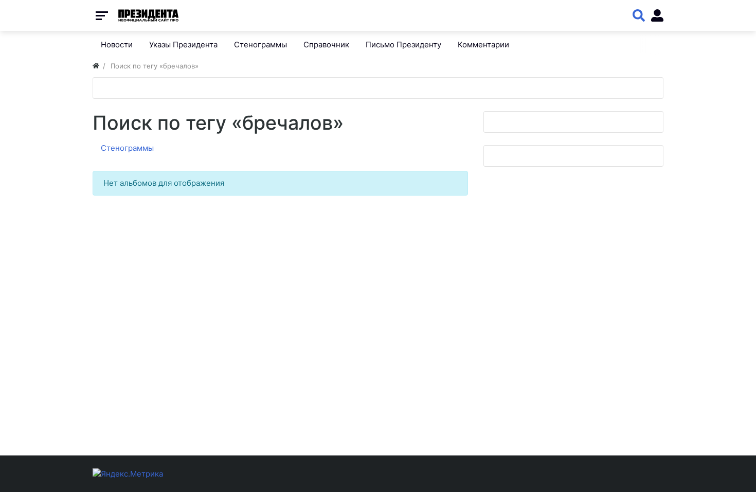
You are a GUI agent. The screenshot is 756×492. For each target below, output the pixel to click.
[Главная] (96, 66)
